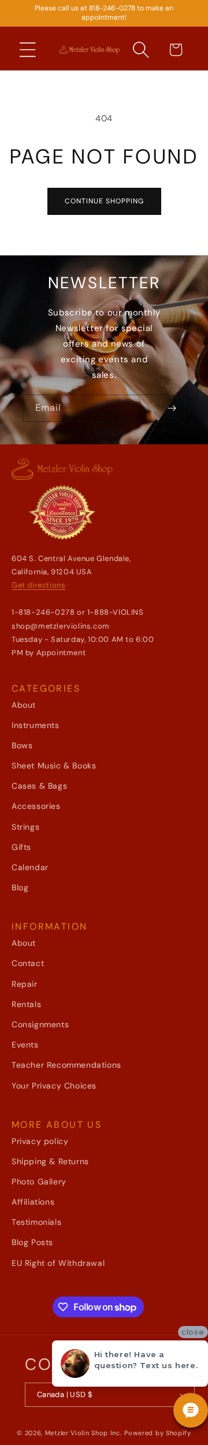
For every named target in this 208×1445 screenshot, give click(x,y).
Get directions (38, 585)
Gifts (21, 847)
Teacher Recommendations (66, 1065)
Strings (25, 827)
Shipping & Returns (50, 1161)
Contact (28, 963)
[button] (27, 49)
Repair (25, 984)
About (24, 705)
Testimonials (36, 1222)
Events (25, 1044)
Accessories (36, 806)
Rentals (26, 1004)
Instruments (36, 725)
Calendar (30, 867)
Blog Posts (32, 1242)
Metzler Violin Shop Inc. (83, 1433)
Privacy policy (40, 1141)
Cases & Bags (39, 786)
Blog (20, 887)
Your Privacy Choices (54, 1085)
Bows (22, 745)
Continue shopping (104, 201)
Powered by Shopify (157, 1433)
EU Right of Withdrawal (58, 1263)
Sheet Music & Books (54, 765)
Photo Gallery (39, 1181)
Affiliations (33, 1202)
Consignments (40, 1024)
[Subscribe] (171, 408)
